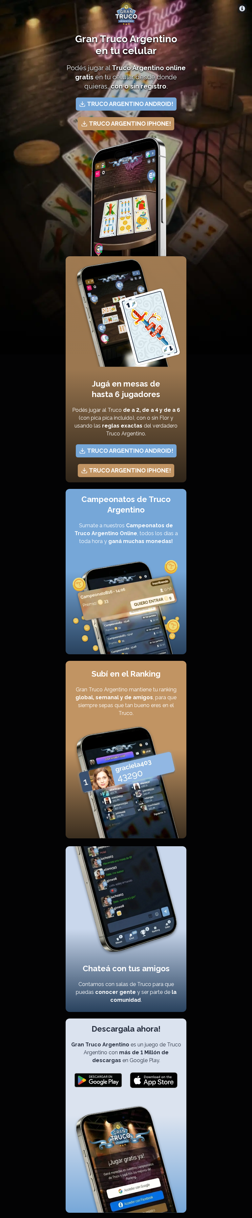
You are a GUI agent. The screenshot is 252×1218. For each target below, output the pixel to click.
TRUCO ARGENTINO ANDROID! (130, 103)
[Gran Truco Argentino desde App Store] (154, 1080)
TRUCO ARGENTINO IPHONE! (130, 123)
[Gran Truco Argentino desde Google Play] (98, 1080)
